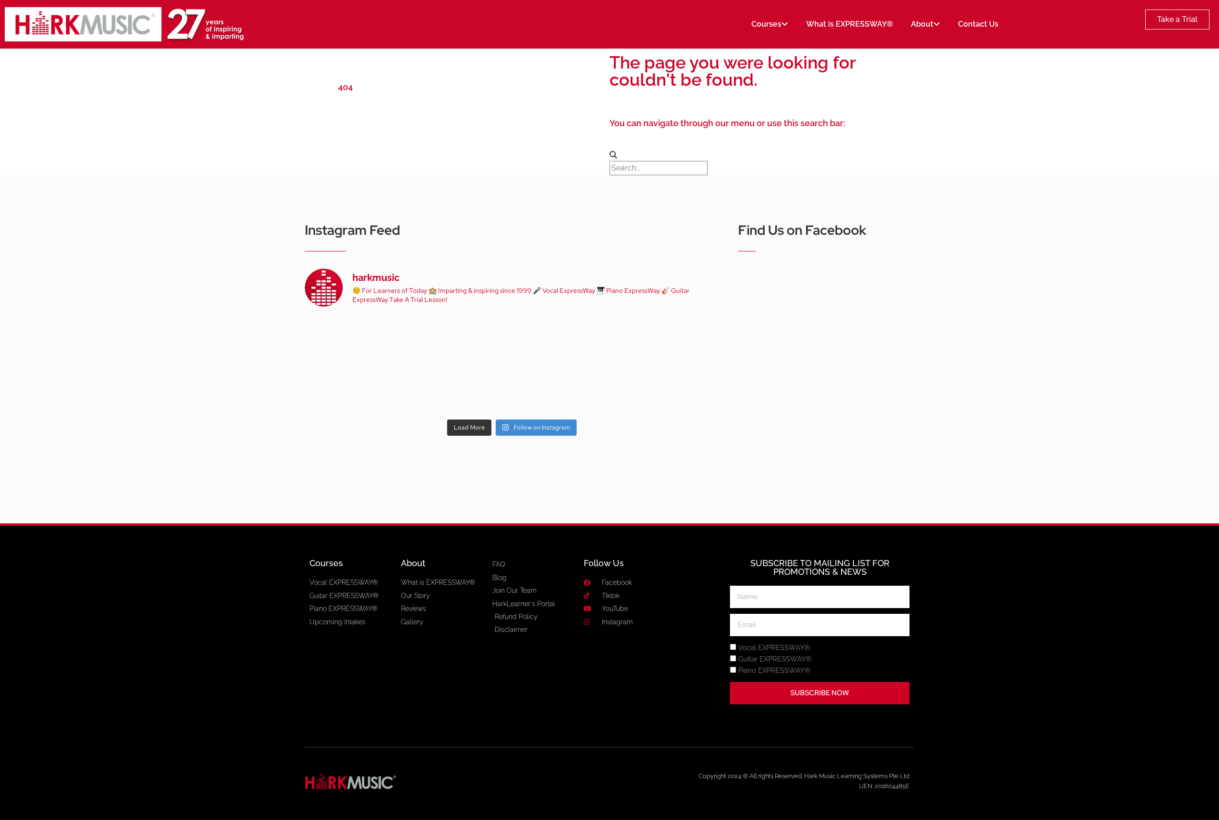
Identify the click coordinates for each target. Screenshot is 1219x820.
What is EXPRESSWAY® (849, 24)
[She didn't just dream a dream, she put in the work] (428, 340)
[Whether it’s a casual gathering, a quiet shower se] (428, 389)
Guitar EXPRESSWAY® (774, 659)
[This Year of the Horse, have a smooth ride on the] (511, 340)
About (922, 24)
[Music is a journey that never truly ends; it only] (679, 389)
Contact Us (978, 24)
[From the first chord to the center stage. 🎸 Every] (595, 340)
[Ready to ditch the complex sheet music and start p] (344, 340)
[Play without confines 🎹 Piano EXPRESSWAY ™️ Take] (511, 389)
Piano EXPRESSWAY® (774, 671)
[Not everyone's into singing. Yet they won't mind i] (344, 389)
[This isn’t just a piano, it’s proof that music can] (595, 389)
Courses (766, 24)
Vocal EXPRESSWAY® (774, 648)
